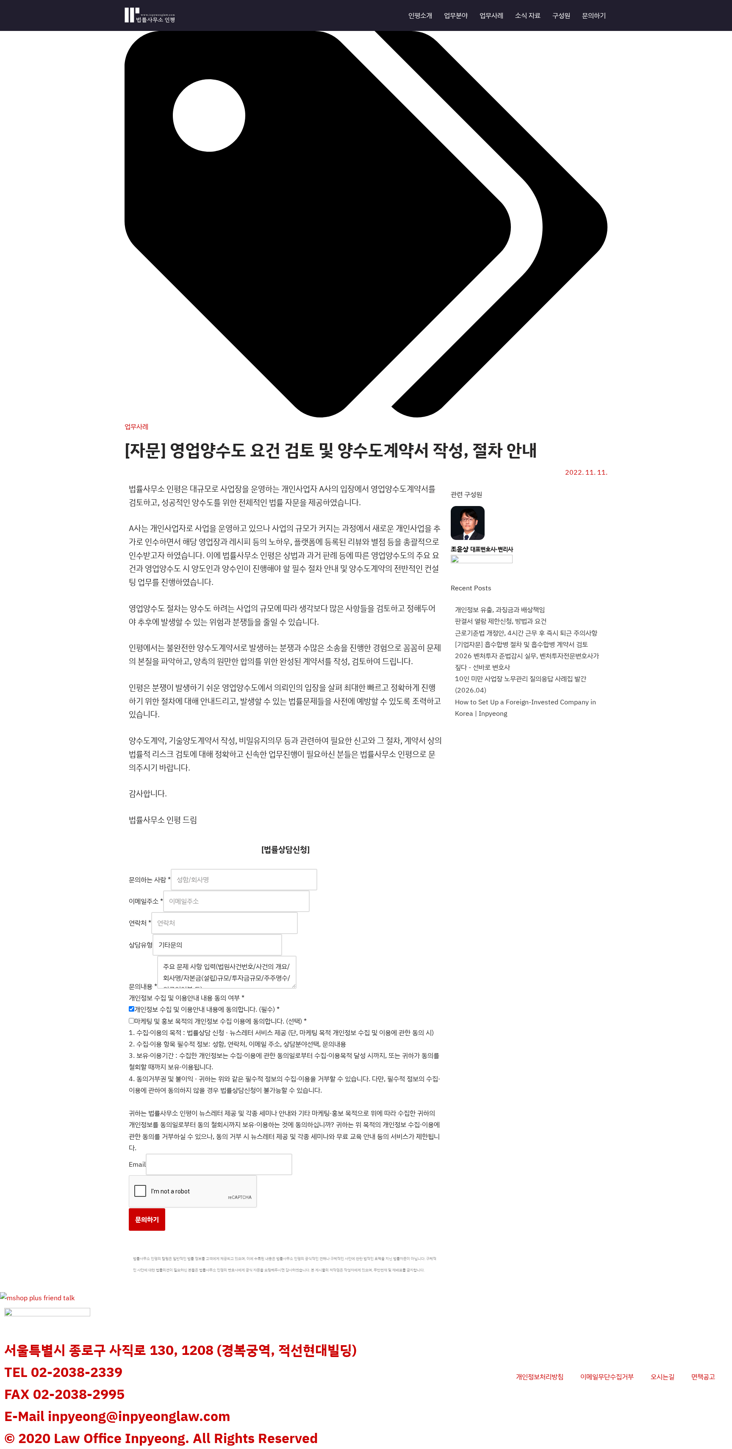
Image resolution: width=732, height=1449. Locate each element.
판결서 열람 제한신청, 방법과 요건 (500, 621)
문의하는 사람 (150, 879)
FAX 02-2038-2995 (64, 1394)
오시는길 (662, 1376)
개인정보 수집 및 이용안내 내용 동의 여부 (186, 997)
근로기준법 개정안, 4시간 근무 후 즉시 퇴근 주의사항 (526, 632)
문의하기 (594, 15)
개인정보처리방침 (539, 1376)
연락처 (140, 922)
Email (137, 1164)
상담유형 (140, 944)
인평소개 (420, 15)
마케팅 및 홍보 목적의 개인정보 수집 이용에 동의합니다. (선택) (220, 1021)
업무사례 (491, 15)
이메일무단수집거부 (607, 1376)
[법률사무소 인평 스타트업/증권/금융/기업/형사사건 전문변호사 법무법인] (150, 15)
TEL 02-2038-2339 (63, 1372)
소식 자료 (528, 15)
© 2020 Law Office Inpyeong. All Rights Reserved (161, 1438)
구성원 (561, 15)
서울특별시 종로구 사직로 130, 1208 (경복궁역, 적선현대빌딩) (180, 1350)
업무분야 (456, 15)
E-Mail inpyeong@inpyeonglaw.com (117, 1416)
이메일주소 (146, 901)
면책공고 (703, 1376)
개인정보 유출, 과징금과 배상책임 (500, 609)
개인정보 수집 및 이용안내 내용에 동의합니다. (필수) (207, 1009)
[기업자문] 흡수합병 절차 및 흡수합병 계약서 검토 (521, 644)
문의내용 (143, 986)
